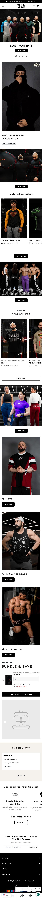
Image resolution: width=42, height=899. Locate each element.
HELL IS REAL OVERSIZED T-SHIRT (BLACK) (13, 362)
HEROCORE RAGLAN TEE (10, 240)
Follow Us (21, 822)
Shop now (21, 50)
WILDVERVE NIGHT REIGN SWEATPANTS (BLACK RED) (26, 673)
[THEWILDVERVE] (21, 6)
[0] (21, 896)
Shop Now (8, 504)
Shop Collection (9, 143)
